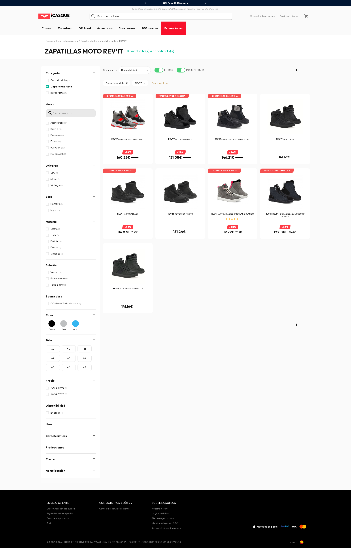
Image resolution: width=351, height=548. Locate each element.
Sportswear (127, 28)
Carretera (65, 28)
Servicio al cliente (289, 16)
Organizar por (110, 70)
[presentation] (145, 3)
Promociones (173, 28)
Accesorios (105, 28)
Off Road (84, 28)
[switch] (158, 70)
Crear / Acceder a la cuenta (61, 508)
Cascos (46, 28)
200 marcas (149, 28)
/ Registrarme (267, 16)
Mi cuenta (255, 16)
